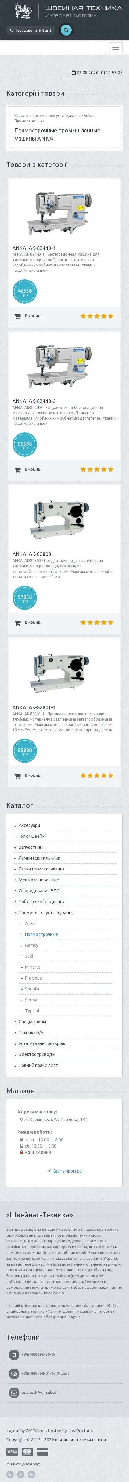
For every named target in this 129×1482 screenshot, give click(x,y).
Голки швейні (32, 836)
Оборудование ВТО (39, 890)
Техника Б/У (31, 1032)
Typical (32, 1010)
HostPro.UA (79, 1430)
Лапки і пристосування (42, 868)
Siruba (31, 999)
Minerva (33, 967)
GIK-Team (34, 1430)
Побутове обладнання (42, 901)
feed (31, 1474)
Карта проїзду (67, 1170)
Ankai (88, 115)
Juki (29, 956)
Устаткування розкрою (42, 1043)
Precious (33, 978)
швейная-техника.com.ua (80, 1439)
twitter (10, 1474)
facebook (20, 1474)
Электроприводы (37, 1054)
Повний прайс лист (38, 1065)
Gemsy (31, 945)
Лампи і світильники (39, 858)
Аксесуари (29, 825)
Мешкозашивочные (39, 879)
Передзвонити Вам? (32, 30)
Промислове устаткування (56, 115)
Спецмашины (32, 1021)
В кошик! (32, 316)
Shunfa (32, 988)
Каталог (21, 115)
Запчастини (31, 847)
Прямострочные (29, 121)
